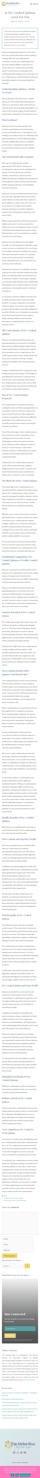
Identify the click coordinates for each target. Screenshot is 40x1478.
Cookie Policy (25, 1475)
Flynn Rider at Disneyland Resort (12, 1399)
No (17, 1475)
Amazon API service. (28, 1380)
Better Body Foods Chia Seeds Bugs (15, 1200)
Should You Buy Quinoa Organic (13, 1198)
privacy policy (17, 45)
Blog (5, 1195)
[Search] (27, 1266)
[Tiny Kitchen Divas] (10, 4)
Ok (12, 1475)
